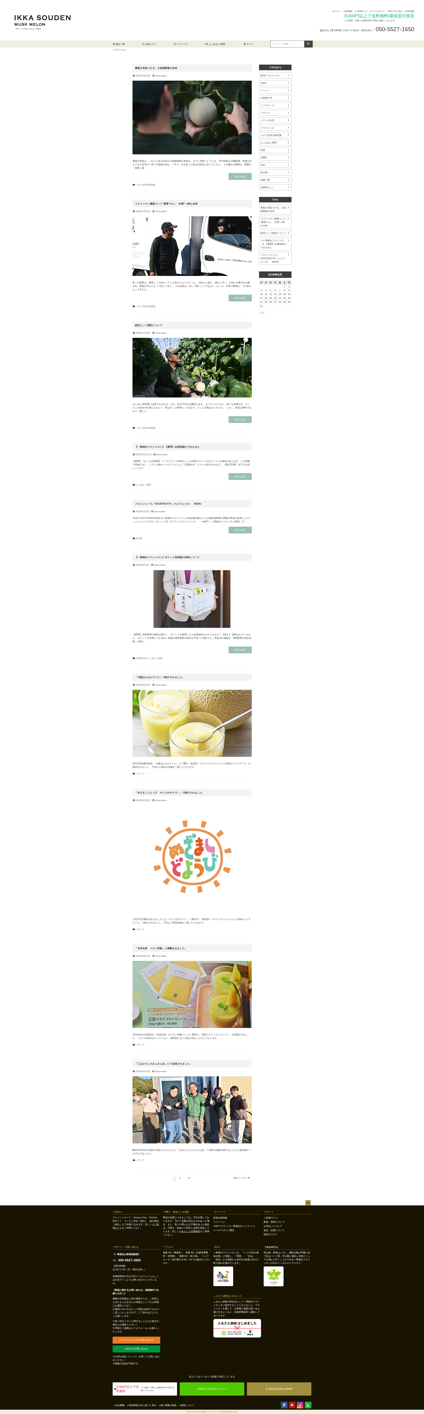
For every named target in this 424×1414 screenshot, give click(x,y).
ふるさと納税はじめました (228, 1296)
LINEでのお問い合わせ (136, 1348)
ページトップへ (308, 1202)
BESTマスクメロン (270, 75)
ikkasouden (161, 76)
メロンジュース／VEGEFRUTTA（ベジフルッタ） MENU (168, 503)
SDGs (264, 83)
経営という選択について (148, 325)
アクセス (168, 1247)
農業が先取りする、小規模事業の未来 (156, 68)
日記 (263, 165)
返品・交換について (274, 1230)
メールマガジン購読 (223, 1230)
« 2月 (262, 313)
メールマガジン (378, 11)
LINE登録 (410, 11)
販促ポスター (271, 1234)
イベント (265, 90)
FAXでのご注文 (395, 11)
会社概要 (120, 1405)
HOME (116, 50)
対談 (263, 150)
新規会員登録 (220, 1217)
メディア (140, 773)
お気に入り (151, 44)
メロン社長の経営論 (145, 184)
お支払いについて (273, 1226)
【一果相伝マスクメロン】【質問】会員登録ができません (167, 446)
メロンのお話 (267, 120)
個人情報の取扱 (168, 1405)
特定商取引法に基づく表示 (142, 1405)
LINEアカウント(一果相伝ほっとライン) (234, 1226)
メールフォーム (144, 1276)
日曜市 (264, 157)
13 (188, 1178)
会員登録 (348, 11)
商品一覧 (120, 44)
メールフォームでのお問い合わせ (136, 1340)
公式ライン (121, 1279)
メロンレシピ (267, 127)
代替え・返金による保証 (176, 1211)
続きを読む (240, 177)
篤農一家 (265, 180)
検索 (308, 44)
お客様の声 (141, 658)
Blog (124, 50)
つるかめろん (271, 1247)
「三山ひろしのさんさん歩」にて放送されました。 (163, 1063)
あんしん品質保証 (191, 1231)
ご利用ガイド (362, 11)
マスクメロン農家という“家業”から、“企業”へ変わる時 (166, 203)
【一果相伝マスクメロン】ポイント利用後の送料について (167, 557)
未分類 (139, 538)
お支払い (118, 1211)
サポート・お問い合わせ (126, 1247)
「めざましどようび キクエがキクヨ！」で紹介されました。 (170, 792)
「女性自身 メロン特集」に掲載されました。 (161, 948)
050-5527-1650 (129, 1260)
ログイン (337, 11)
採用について (187, 1405)
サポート (269, 1211)
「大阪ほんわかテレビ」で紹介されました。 (160, 677)
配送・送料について (274, 1222)
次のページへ (241, 1178)
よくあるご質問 (217, 44)
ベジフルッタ (267, 105)
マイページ (182, 44)
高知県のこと (267, 187)
